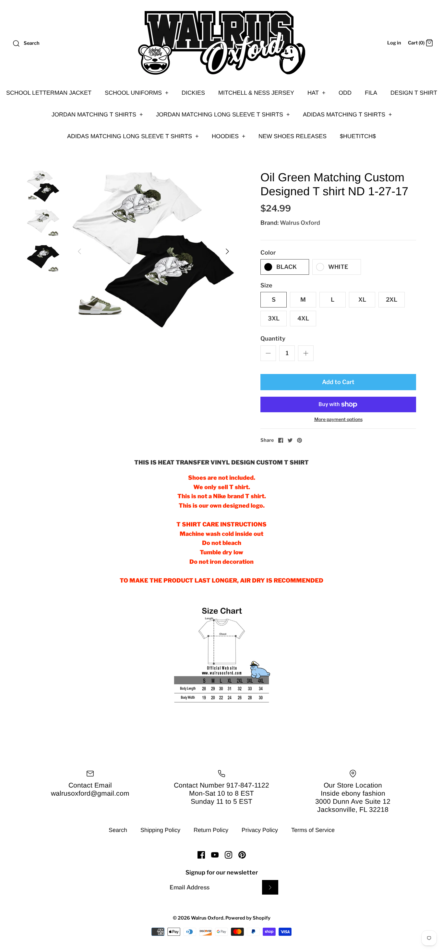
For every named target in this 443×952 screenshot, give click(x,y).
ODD (345, 93)
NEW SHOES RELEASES (292, 136)
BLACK (286, 266)
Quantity (272, 338)
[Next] (227, 251)
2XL (391, 299)
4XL (303, 318)
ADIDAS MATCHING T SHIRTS (347, 114)
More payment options (338, 419)
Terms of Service (313, 830)
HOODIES (228, 136)
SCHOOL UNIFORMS (137, 93)
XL (362, 299)
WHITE (338, 266)
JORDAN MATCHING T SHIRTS (97, 114)
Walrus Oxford (300, 222)
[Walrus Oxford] (221, 42)
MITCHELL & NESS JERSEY (256, 93)
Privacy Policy (260, 830)
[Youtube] (215, 855)
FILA (371, 93)
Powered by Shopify (247, 918)
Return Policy (211, 830)
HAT (316, 93)
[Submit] (270, 887)
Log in (394, 43)
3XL (274, 318)
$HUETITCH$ (358, 136)
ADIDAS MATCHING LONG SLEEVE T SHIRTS (133, 136)
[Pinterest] (242, 855)
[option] (153, 251)
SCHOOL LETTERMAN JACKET (48, 93)
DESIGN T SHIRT (413, 93)
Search (118, 830)
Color (268, 252)
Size (266, 285)
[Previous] (79, 251)
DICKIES (193, 93)
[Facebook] (201, 855)
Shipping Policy (160, 830)
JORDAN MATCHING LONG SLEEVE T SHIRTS (223, 114)
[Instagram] (228, 855)
